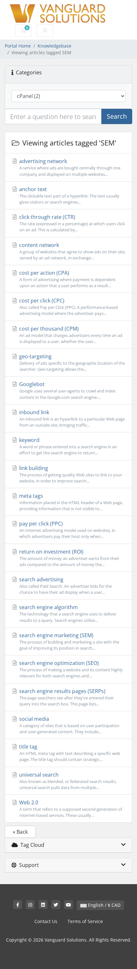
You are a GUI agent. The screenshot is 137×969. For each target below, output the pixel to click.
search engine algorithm (67, 613)
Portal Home (18, 46)
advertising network (69, 167)
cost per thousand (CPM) (70, 334)
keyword (67, 446)
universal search (67, 780)
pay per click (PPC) (66, 529)
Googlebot (67, 390)
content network (72, 251)
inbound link (71, 418)
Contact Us (45, 921)
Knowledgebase (54, 46)
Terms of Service (85, 921)
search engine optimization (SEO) (70, 669)
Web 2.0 (70, 808)
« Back (20, 831)
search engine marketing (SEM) (68, 641)
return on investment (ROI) (68, 557)
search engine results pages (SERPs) (66, 697)
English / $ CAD (103, 905)
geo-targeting (71, 362)
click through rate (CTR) (71, 223)
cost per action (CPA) (67, 278)
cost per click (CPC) (68, 306)
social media (68, 724)
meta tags (70, 501)
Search (117, 116)
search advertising (65, 585)
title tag (69, 752)
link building (70, 474)
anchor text (68, 195)
